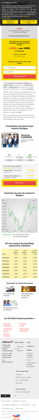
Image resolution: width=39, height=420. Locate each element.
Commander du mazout (19, 401)
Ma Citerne (19, 383)
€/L (13, 48)
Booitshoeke (7, 326)
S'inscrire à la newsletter (23, 392)
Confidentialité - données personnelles (32, 364)
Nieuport (6, 331)
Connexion (19, 374)
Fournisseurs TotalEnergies (10, 405)
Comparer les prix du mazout (10, 309)
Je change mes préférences (10, 21)
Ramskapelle (24, 331)
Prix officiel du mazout (9, 295)
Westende (6, 336)
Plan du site (19, 408)
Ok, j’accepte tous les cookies (29, 21)
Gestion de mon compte (23, 377)
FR (5, 396)
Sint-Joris (6, 334)
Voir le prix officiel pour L (19, 36)
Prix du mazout (5, 401)
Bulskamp (23, 324)
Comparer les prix (19, 76)
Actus (34, 405)
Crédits (29, 360)
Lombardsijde (7, 329)
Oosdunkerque (24, 329)
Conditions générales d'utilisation (30, 355)
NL (15, 396)
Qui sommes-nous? (8, 408)
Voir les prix (19, 183)
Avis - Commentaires (22, 380)
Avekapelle (6, 324)
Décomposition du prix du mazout (27, 295)
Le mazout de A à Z (25, 405)
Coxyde (22, 326)
